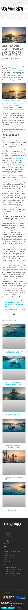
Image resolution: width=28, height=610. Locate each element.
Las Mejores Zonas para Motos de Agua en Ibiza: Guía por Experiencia (14, 510)
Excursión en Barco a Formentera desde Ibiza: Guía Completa (14, 351)
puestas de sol (22, 119)
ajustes (12, 605)
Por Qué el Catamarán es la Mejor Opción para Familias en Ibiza (14, 383)
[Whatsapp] (8, 543)
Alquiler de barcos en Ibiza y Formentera (12, 551)
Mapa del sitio (7, 561)
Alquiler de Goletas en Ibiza (9, 577)
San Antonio (9, 131)
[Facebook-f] (4, 543)
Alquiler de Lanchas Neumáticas (11, 567)
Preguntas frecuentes (8, 557)
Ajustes (18, 607)
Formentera (19, 70)
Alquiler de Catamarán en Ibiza (10, 575)
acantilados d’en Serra (17, 158)
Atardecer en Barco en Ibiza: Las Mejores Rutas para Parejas (13, 478)
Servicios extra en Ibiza (9, 555)
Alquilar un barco (15, 68)
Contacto (6, 559)
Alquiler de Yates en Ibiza (9, 571)
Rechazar (11, 607)
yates (12, 104)
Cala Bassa (20, 162)
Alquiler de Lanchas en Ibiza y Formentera (13, 569)
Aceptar (4, 607)
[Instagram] (6, 543)
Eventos (5, 553)
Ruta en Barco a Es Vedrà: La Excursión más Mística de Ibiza (13, 415)
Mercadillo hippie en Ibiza (12, 302)
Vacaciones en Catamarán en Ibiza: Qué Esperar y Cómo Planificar (12, 447)
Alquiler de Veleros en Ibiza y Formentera (12, 573)
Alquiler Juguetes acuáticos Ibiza (11, 582)
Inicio (5, 549)
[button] (14, 314)
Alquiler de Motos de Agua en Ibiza (11, 579)
